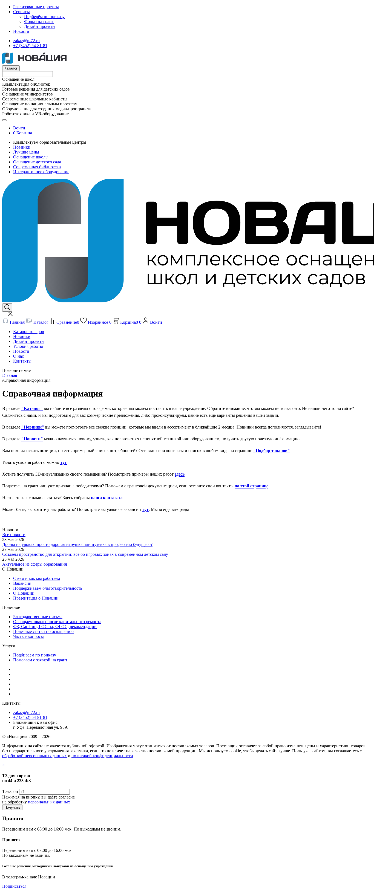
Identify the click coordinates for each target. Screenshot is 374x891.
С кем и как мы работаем (36, 578)
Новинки (21, 147)
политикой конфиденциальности (102, 755)
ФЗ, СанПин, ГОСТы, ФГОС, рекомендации (55, 626)
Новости (21, 31)
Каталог (11, 68)
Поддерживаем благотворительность (47, 588)
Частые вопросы (28, 636)
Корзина (24, 133)
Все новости (13, 534)
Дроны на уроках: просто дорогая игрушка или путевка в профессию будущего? (77, 544)
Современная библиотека (37, 166)
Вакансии (22, 583)
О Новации (23, 593)
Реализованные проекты (36, 6)
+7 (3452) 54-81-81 (30, 45)
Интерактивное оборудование (41, 171)
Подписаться (14, 886)
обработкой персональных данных (34, 755)
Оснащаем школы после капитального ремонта (57, 621)
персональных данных (49, 802)
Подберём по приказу (44, 16)
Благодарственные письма (37, 616)
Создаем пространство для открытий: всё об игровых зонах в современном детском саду (85, 554)
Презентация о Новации (36, 598)
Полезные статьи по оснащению (43, 631)
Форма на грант (39, 21)
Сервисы (21, 11)
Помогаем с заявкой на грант (40, 660)
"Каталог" (32, 408)
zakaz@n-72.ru (26, 40)
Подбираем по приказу (34, 655)
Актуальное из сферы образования (34, 564)
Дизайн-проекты (39, 26)
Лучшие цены (26, 152)
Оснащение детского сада (37, 162)
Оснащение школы (30, 157)
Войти (19, 128)
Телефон (10, 791)
